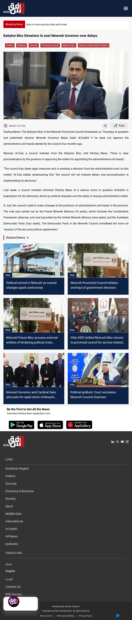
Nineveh (33, 45)
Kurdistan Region (17, 468)
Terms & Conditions (66, 616)
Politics (9, 45)
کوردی (9, 579)
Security (11, 483)
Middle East (13, 513)
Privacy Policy (85, 616)
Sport (9, 506)
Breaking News (14, 24)
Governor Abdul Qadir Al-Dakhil (93, 45)
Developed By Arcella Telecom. (66, 606)
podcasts (12, 544)
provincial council (50, 45)
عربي (9, 564)
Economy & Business (20, 491)
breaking (22, 45)
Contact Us (13, 586)
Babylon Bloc (69, 45)
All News (12, 536)
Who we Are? (46, 616)
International (14, 521)
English (10, 571)
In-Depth (11, 529)
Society (11, 498)
